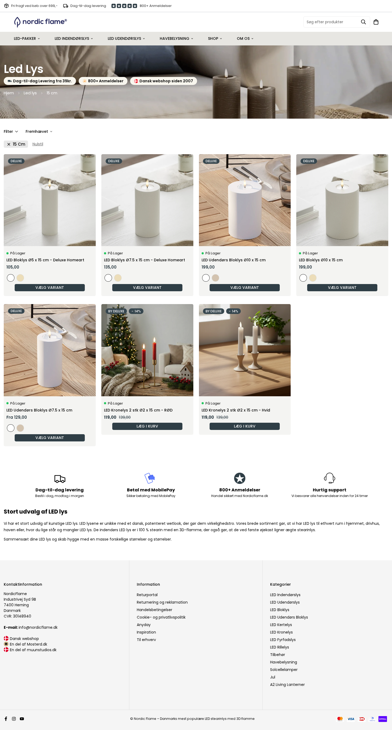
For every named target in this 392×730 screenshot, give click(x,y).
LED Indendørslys (72, 38)
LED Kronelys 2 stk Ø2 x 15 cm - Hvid (236, 410)
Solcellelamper (284, 669)
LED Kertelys (281, 624)
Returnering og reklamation (162, 602)
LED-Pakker (25, 38)
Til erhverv (146, 639)
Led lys (30, 93)
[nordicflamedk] (40, 22)
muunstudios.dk (42, 650)
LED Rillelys (279, 647)
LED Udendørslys (124, 38)
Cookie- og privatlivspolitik (161, 617)
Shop (213, 38)
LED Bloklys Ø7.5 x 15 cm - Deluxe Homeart (144, 260)
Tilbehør (277, 654)
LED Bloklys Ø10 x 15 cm (321, 260)
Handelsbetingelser (154, 609)
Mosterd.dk (37, 644)
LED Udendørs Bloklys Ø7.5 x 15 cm (39, 410)
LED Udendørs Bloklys (289, 617)
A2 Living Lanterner (287, 684)
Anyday (144, 624)
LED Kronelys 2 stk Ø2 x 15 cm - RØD (138, 410)
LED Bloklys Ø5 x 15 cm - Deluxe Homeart (45, 260)
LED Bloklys (279, 609)
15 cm (19, 144)
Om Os (243, 38)
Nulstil (38, 144)
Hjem (9, 93)
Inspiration (146, 632)
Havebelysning (174, 38)
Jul (272, 677)
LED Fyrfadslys (283, 639)
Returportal (147, 594)
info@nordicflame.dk (31, 627)
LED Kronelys (281, 632)
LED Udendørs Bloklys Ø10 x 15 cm (234, 260)
